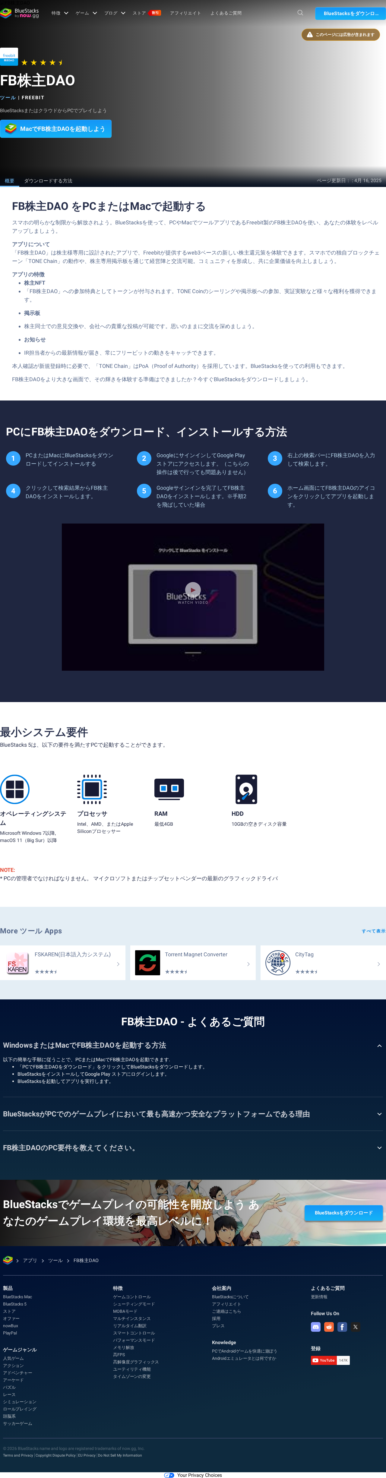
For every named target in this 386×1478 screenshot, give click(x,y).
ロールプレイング (19, 1409)
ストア (146, 13)
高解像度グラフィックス (136, 1361)
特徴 (56, 13)
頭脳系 (9, 1416)
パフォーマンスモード (134, 1340)
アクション (13, 1365)
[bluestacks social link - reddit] (329, 1327)
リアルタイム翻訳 (129, 1325)
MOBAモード (125, 1311)
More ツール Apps (31, 931)
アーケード (13, 1380)
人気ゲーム (13, 1358)
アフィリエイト (185, 13)
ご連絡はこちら (226, 1311)
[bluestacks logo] (19, 13)
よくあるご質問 (226, 13)
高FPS (119, 1354)
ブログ (111, 13)
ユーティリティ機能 (131, 1369)
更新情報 (319, 1296)
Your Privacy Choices (199, 1475)
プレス (218, 1325)
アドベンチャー (17, 1372)
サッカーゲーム (17, 1423)
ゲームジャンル (20, 1350)
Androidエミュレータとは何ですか (244, 1358)
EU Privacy (87, 1455)
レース (9, 1394)
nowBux (10, 1325)
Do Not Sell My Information (120, 1455)
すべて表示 (374, 931)
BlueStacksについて (230, 1296)
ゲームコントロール (131, 1296)
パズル (9, 1387)
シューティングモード (134, 1304)
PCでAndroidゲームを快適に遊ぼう (244, 1351)
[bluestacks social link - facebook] (342, 1327)
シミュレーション (19, 1401)
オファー (11, 1318)
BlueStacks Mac (17, 1296)
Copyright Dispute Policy (56, 1455)
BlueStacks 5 (15, 1304)
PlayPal (10, 1333)
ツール (8, 97)
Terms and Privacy (18, 1455)
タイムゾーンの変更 (131, 1376)
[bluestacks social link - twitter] (355, 1327)
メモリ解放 (123, 1347)
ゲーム (82, 13)
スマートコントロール (134, 1333)
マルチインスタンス (131, 1318)
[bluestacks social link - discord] (316, 1327)
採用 (216, 1318)
